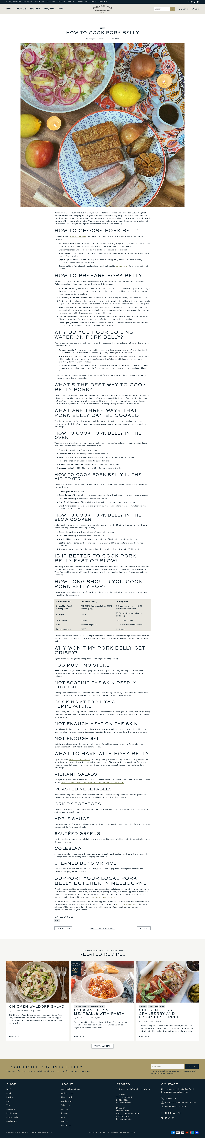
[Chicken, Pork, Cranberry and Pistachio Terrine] (167, 982)
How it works (67, 1097)
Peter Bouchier (28, 1132)
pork (102, 28)
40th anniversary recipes (86, 1006)
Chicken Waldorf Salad (36, 1006)
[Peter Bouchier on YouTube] (197, 2)
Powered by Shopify (45, 1132)
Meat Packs (11, 1113)
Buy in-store (66, 1101)
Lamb (8, 1093)
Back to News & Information (102, 928)
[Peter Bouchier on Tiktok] (194, 2)
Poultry (9, 1097)
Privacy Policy (95, 1132)
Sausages (10, 1109)
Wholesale (65, 1105)
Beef (8, 1089)
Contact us (66, 1125)
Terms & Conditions (110, 1132)
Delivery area (67, 1093)
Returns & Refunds (127, 1132)
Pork (102, 1006)
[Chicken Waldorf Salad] (37, 982)
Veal (8, 1105)
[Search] (172, 9)
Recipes (64, 1113)
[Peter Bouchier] (102, 8)
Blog (63, 1117)
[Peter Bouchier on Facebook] (188, 2)
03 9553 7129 (170, 1098)
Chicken (143, 1006)
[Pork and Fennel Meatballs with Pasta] (102, 982)
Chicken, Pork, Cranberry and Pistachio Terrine (160, 1014)
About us (65, 1109)
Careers (64, 1121)
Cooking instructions (70, 1089)
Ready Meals (12, 1117)
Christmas (153, 1006)
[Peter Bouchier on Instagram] (191, 2)
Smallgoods (11, 1121)
